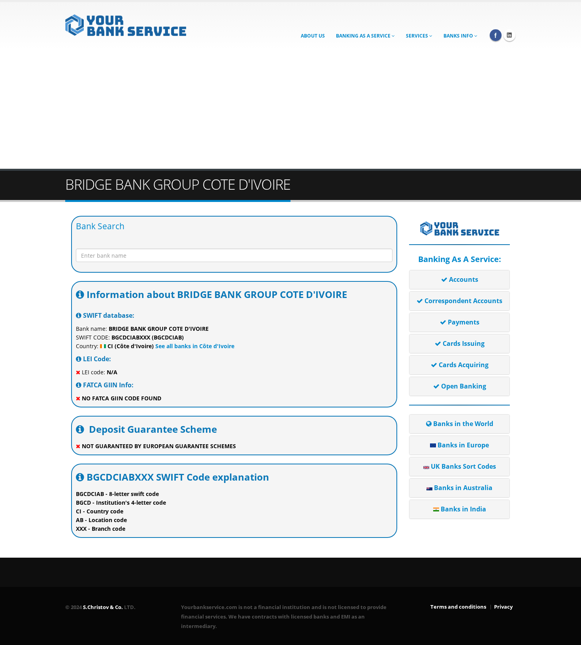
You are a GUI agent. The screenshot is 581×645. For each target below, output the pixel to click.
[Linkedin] (509, 35)
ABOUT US (313, 35)
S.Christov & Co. (103, 607)
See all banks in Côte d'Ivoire (194, 346)
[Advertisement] (290, 109)
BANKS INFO (458, 35)
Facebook (496, 35)
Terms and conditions (458, 607)
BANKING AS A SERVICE (364, 35)
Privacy (503, 607)
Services (417, 35)
